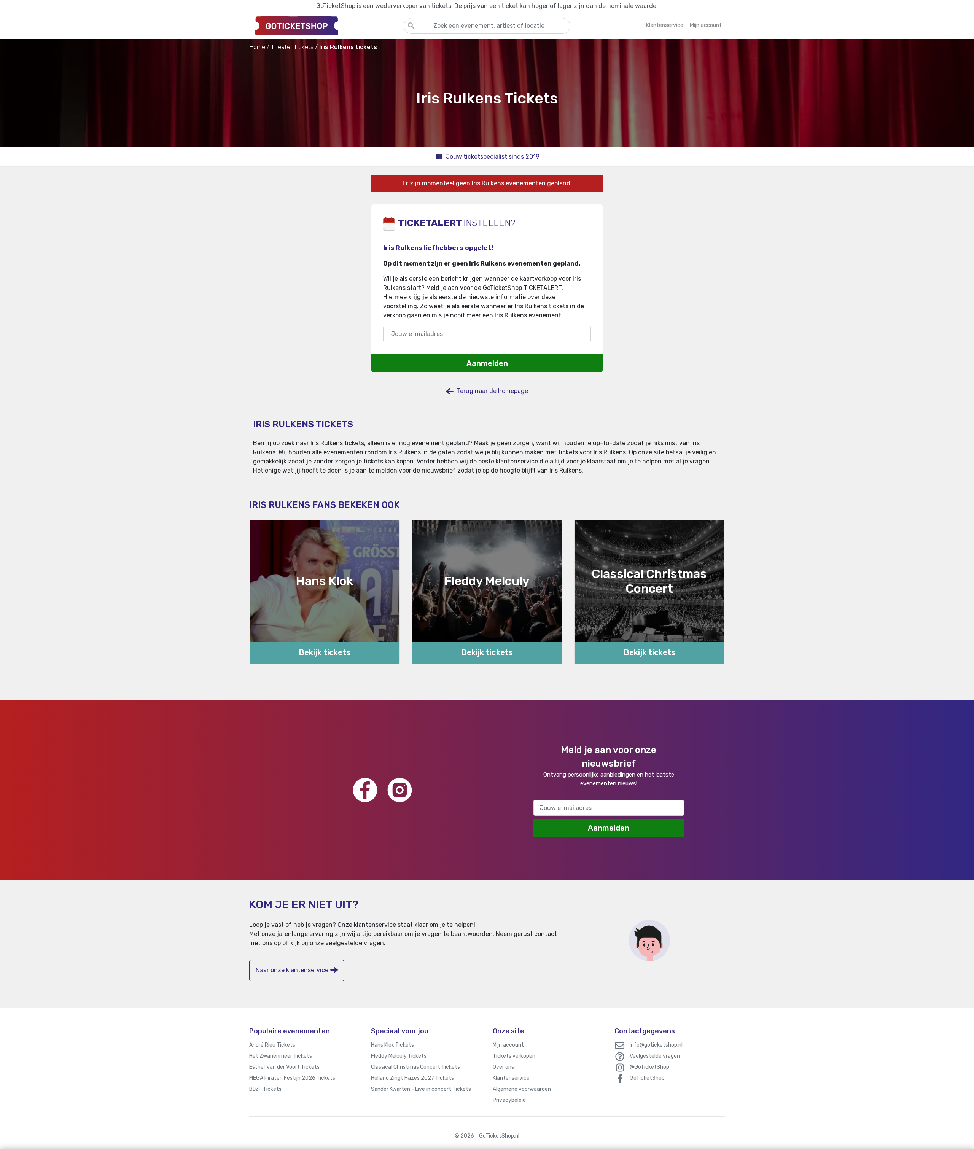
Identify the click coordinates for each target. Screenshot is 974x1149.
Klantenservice (511, 1078)
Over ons (503, 1067)
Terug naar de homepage (491, 391)
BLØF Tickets (265, 1089)
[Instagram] (399, 790)
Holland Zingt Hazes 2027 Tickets (412, 1078)
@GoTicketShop (649, 1067)
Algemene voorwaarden (522, 1089)
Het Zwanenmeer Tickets (280, 1056)
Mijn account (508, 1045)
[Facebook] (365, 790)
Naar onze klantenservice (292, 970)
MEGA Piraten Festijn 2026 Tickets (292, 1078)
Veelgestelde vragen (655, 1056)
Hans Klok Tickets (392, 1045)
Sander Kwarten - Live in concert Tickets (421, 1089)
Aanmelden (487, 363)
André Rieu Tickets (272, 1045)
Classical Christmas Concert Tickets (415, 1067)
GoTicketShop (647, 1078)
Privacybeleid (509, 1100)
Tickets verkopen (514, 1056)
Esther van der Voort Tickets (284, 1067)
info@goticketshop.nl (656, 1045)
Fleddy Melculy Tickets (399, 1056)
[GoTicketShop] (326, 25)
